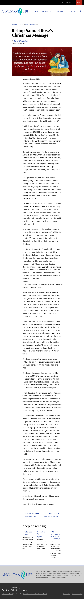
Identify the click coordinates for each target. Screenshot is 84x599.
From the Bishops (46, 11)
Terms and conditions (77, 593)
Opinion (14, 24)
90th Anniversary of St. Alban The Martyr (55, 535)
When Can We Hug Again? (41, 534)
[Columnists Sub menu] (65, 11)
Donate (79, 2)
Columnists (60, 11)
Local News (72, 11)
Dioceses (68, 2)
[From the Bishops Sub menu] (54, 11)
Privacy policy (66, 593)
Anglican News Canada (9, 2)
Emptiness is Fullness (27, 532)
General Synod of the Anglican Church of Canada (35, 593)
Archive (36, 11)
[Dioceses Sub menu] (73, 2)
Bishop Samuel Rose (21, 41)
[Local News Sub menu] (77, 11)
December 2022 (30, 24)
